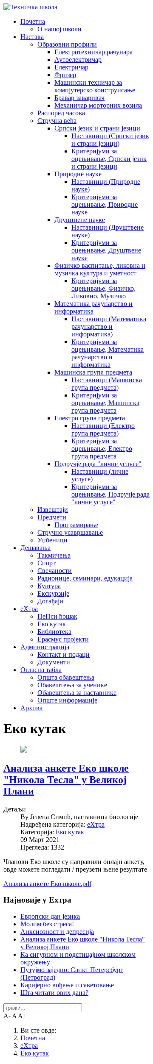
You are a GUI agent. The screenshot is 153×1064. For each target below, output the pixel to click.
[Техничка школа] (30, 7)
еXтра (96, 824)
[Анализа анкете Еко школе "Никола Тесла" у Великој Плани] (23, 750)
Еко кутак (70, 832)
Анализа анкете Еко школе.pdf (47, 883)
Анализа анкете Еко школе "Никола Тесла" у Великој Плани (66, 780)
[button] (32, 21)
